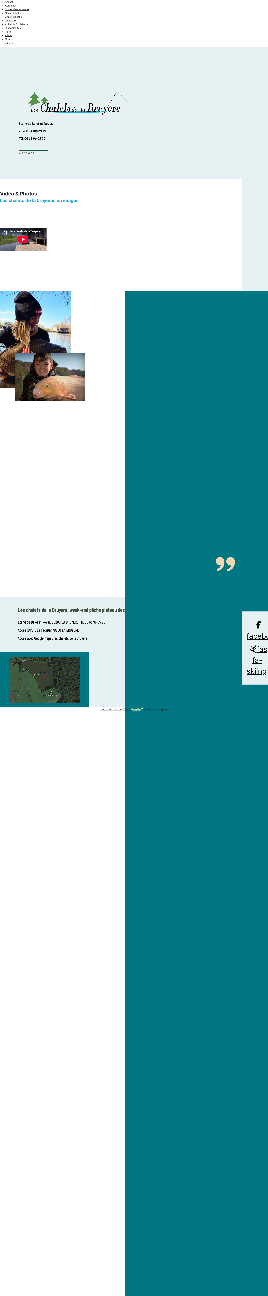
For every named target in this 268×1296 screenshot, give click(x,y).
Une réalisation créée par (115, 709)
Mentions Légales (157, 709)
